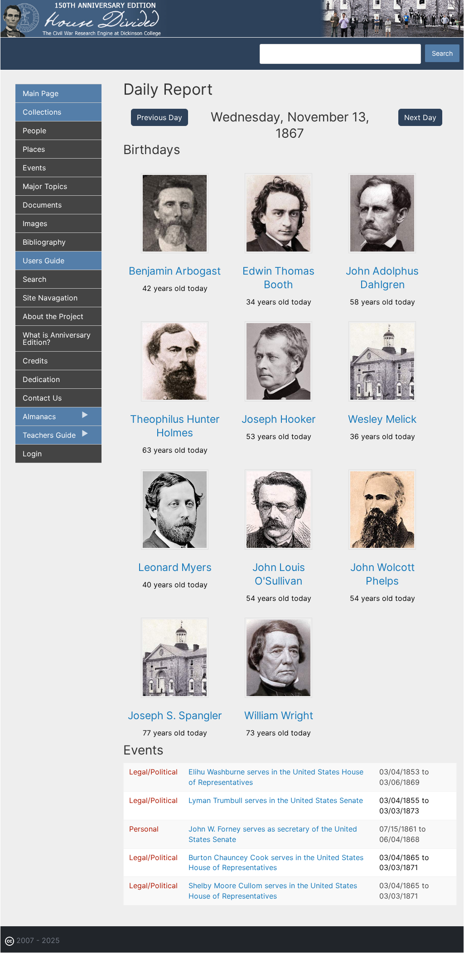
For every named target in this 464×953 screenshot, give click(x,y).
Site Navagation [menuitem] (50, 297)
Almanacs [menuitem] (35, 419)
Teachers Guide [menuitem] (45, 437)
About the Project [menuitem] (53, 316)
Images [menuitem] (35, 223)
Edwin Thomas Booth (278, 278)
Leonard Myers (175, 567)
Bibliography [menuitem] (44, 242)
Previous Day (159, 117)
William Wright (278, 715)
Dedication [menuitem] (41, 379)
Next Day (420, 117)
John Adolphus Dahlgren (382, 278)
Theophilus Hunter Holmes (175, 426)
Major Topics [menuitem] (45, 186)
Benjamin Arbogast (175, 271)
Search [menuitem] (34, 279)
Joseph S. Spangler (175, 715)
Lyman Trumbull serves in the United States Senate (275, 800)
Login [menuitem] (32, 453)
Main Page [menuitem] (40, 93)
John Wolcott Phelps (382, 574)
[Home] (232, 18)
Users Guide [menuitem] (43, 260)
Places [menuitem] (34, 149)
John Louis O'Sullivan (278, 574)
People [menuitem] (34, 130)
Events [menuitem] (34, 167)
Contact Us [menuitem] (42, 397)
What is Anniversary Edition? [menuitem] (57, 338)
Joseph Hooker (279, 419)
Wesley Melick (382, 419)
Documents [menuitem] (42, 204)
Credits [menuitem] (35, 360)
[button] (174, 250)
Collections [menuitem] (42, 111)
